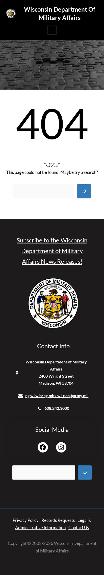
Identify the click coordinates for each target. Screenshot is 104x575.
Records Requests (58, 520)
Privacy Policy (26, 520)
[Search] (84, 191)
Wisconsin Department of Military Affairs (59, 13)
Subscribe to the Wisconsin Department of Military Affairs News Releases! (52, 250)
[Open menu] (52, 30)
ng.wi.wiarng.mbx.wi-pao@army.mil (56, 395)
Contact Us (78, 527)
